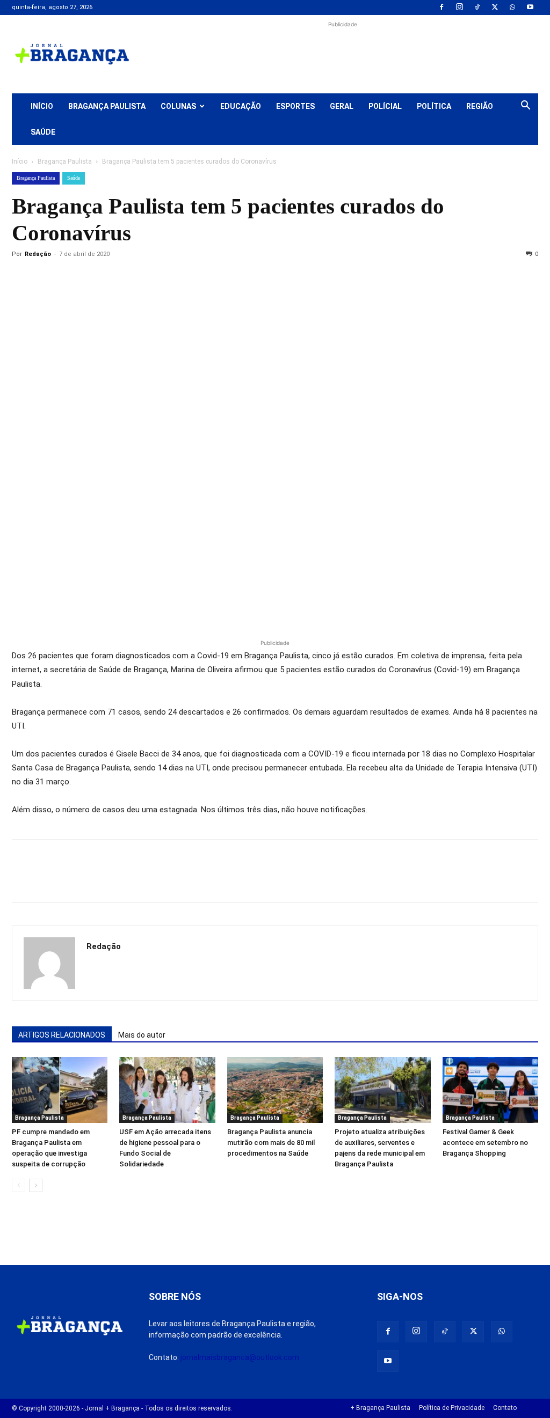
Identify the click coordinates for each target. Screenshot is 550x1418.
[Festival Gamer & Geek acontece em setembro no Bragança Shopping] (490, 1090)
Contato (505, 1408)
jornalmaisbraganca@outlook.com (239, 1357)
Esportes (295, 106)
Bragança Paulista (107, 106)
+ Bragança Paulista (380, 1408)
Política (434, 106)
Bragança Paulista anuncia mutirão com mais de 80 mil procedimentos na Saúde (271, 1142)
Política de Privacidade (451, 1408)
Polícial (385, 106)
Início (42, 106)
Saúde (43, 132)
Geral (341, 106)
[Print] (146, 278)
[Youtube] (530, 7)
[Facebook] (441, 7)
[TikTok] (477, 7)
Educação (240, 106)
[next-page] (35, 1185)
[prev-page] (18, 1185)
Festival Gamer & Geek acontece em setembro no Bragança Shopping (485, 1142)
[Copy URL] (22, 278)
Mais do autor (141, 1035)
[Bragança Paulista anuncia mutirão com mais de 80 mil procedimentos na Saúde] (275, 1090)
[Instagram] (459, 7)
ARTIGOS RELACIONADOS (61, 1035)
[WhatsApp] (512, 7)
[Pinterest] (96, 278)
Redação (38, 254)
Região (479, 106)
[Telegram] (171, 278)
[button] (525, 106)
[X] (495, 7)
